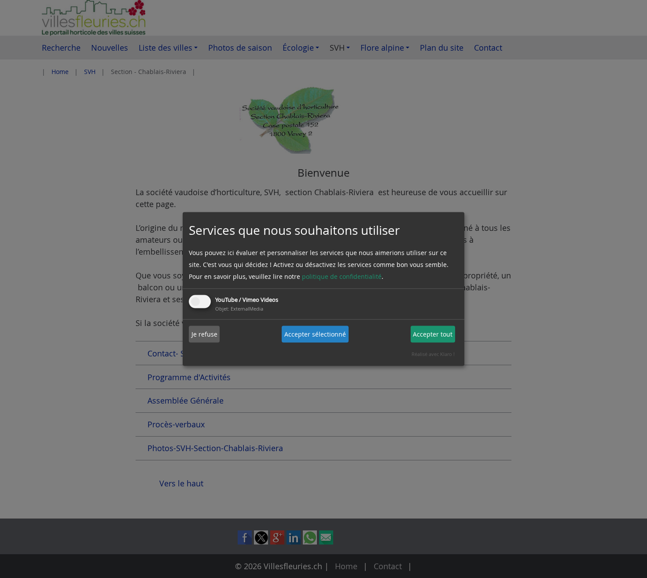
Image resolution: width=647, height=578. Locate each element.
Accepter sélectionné (315, 334)
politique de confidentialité (342, 276)
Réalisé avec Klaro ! (433, 353)
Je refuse (204, 334)
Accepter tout (432, 334)
